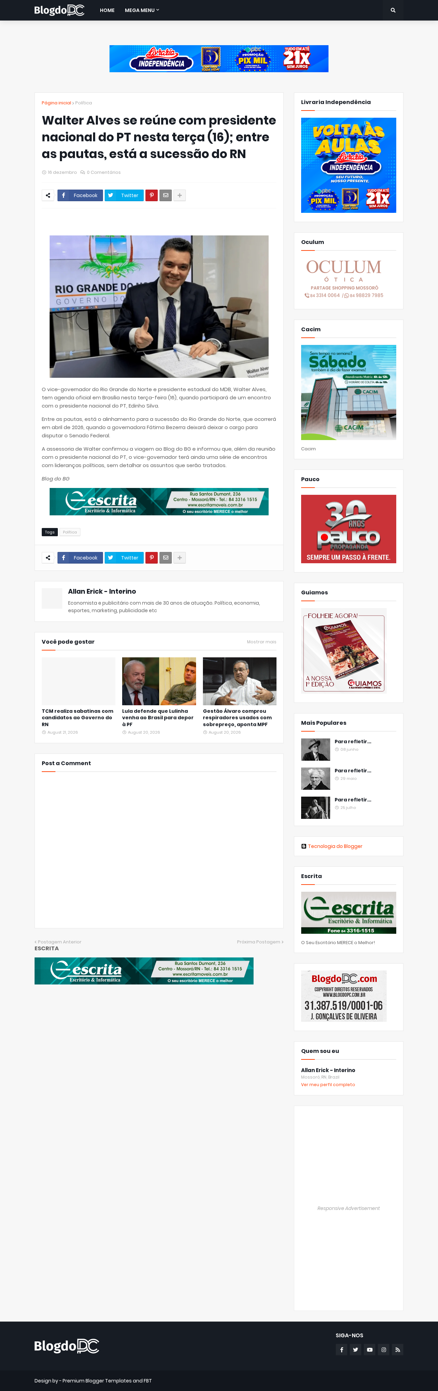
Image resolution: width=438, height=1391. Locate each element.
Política (83, 103)
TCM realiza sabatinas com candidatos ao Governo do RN (77, 718)
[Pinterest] (151, 195)
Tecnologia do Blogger (335, 846)
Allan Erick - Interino (102, 591)
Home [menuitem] (107, 10)
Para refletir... (353, 741)
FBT (148, 1380)
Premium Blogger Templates (97, 1380)
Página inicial (56, 103)
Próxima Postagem (258, 942)
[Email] (165, 195)
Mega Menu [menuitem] (140, 10)
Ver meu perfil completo (328, 1084)
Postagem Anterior (59, 942)
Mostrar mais (261, 642)
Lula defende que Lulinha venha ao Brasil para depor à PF (158, 718)
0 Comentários (104, 172)
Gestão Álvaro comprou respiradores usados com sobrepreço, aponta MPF (237, 718)
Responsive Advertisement (349, 1208)
